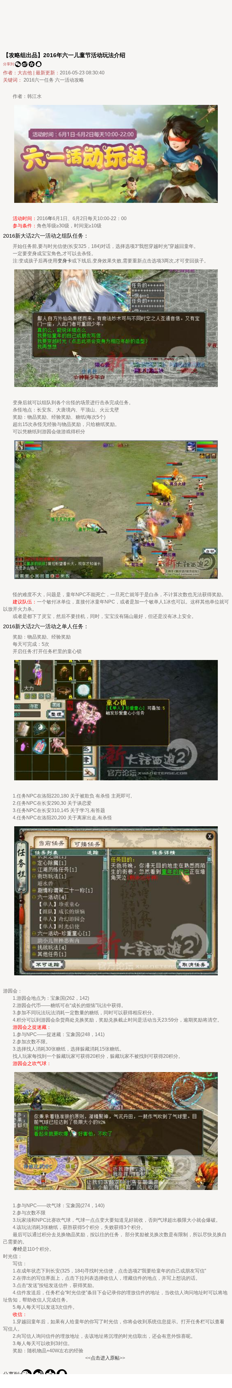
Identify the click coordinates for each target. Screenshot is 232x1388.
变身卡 (64, 260)
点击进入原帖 (105, 1357)
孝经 (17, 1249)
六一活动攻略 (69, 80)
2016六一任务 (39, 80)
